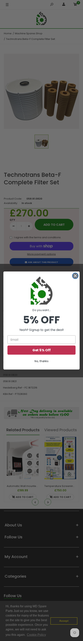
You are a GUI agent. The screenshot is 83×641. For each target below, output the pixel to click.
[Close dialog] (75, 276)
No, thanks (41, 361)
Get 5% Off (41, 350)
